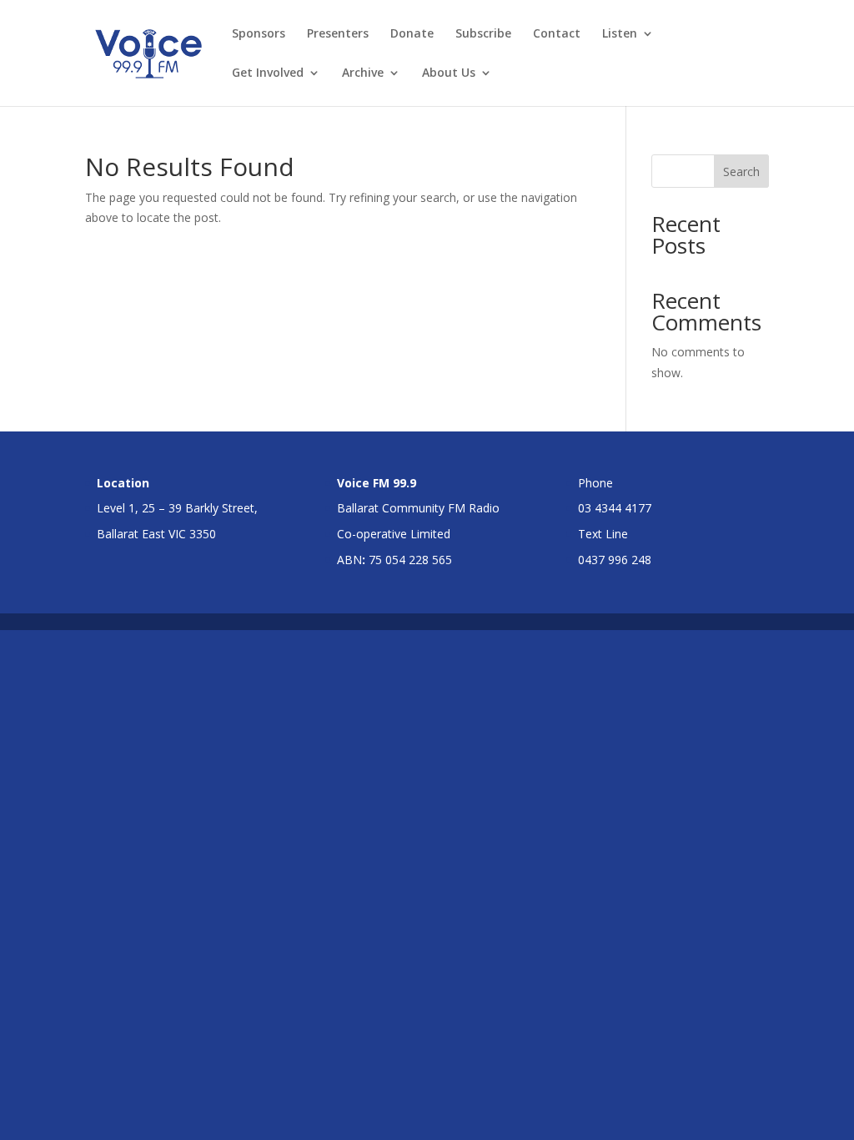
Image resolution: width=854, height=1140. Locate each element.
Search (741, 171)
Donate (412, 34)
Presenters (338, 34)
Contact (556, 34)
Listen (619, 34)
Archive (363, 73)
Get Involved (268, 73)
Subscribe (483, 34)
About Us (448, 73)
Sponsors (258, 34)
